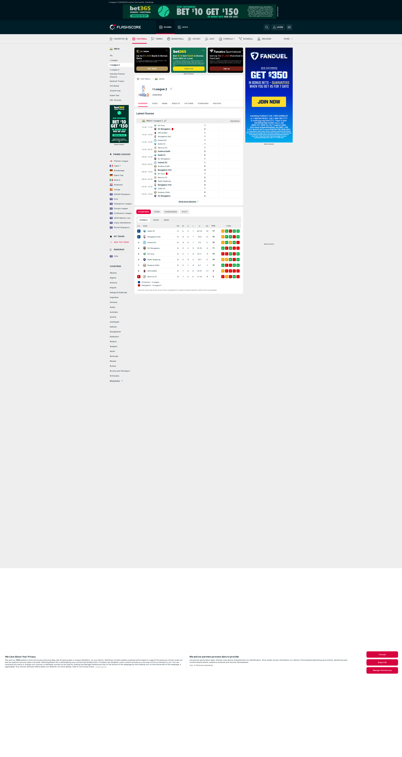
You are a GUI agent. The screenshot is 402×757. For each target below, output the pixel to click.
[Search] (267, 27)
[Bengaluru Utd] (144, 236)
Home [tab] (156, 220)
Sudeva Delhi (153, 265)
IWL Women (115, 100)
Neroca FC (152, 276)
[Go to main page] (127, 27)
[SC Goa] (144, 253)
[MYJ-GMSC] (144, 271)
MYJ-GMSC (152, 271)
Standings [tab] (143, 212)
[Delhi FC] (144, 231)
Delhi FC (151, 231)
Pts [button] (213, 226)
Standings (203, 103)
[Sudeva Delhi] (144, 265)
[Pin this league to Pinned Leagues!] (170, 89)
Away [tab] (166, 220)
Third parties (101, 667)
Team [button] (145, 226)
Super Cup (114, 95)
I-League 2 (115, 65)
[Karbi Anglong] (144, 259)
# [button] (138, 226)
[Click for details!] (188, 127)
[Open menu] (289, 27)
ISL (111, 55)
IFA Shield (114, 86)
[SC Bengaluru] (144, 248)
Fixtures (188, 103)
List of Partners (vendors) (201, 665)
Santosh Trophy (117, 81)
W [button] (183, 226)
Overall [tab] (143, 220)
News (164, 103)
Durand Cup (115, 90)
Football (145, 79)
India (162, 79)
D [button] (188, 226)
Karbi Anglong (153, 259)
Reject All (382, 662)
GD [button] (207, 226)
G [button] (199, 226)
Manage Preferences (382, 670)
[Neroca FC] (144, 276)
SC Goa (150, 254)
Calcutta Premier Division (117, 75)
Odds (154, 103)
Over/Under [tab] (171, 212)
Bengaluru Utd (153, 237)
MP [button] (178, 226)
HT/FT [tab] (184, 212)
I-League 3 (114, 69)
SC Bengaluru (153, 248)
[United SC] (144, 242)
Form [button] (228, 226)
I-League (114, 60)
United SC (151, 242)
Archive (217, 103)
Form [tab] (157, 212)
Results (176, 103)
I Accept (382, 654)
